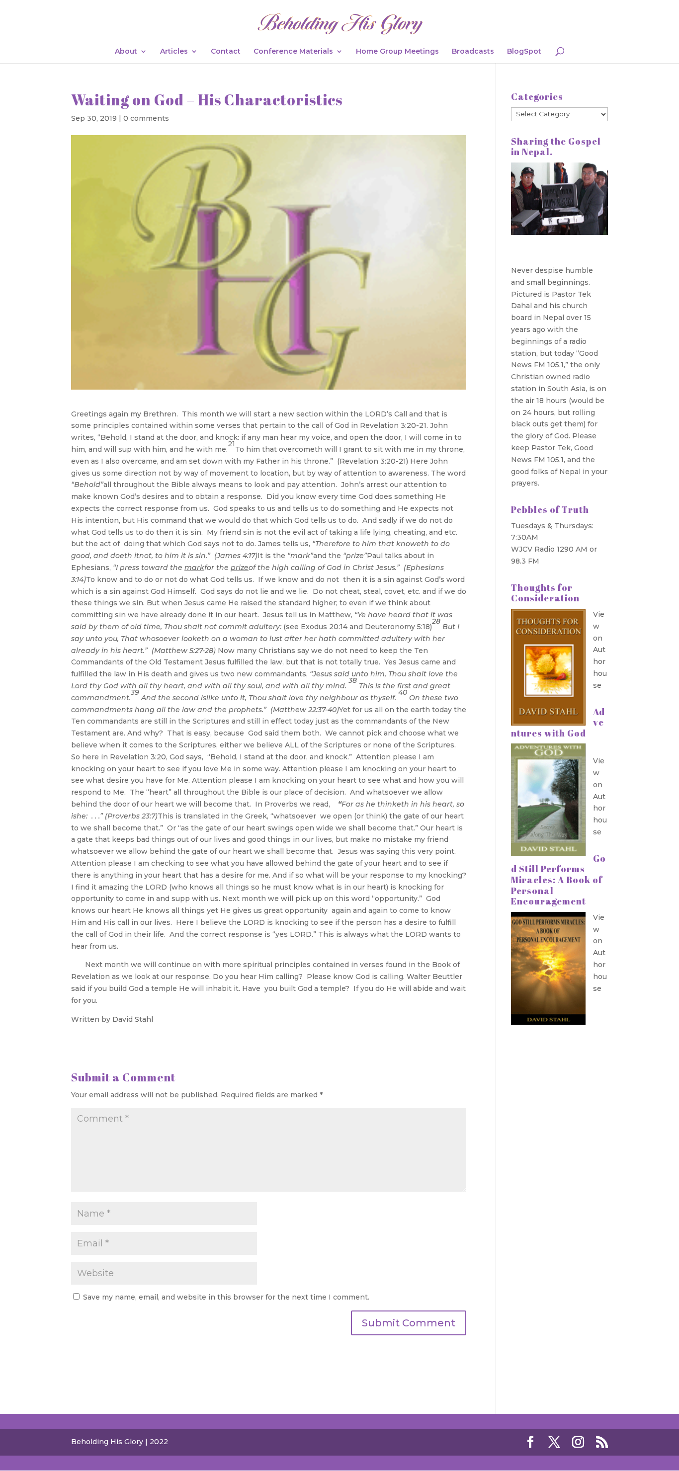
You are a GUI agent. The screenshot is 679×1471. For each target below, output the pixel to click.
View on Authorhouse (600, 650)
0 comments (146, 118)
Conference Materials (293, 52)
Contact (226, 52)
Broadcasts (473, 52)
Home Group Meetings (397, 52)
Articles (174, 52)
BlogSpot (524, 52)
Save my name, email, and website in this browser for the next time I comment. (226, 1297)
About (126, 52)
